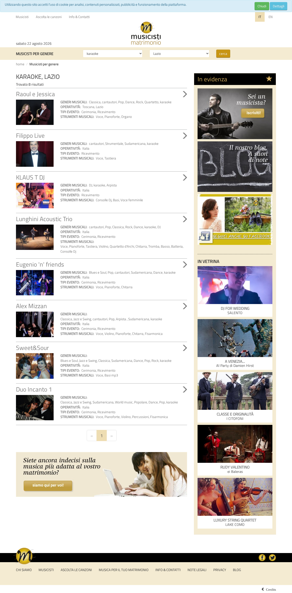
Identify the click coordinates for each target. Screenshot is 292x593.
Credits (271, 589)
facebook (262, 557)
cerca (223, 53)
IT (259, 16)
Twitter (272, 557)
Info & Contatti (79, 16)
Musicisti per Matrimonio (146, 33)
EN (271, 16)
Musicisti (22, 16)
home (20, 64)
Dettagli (278, 6)
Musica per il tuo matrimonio (124, 569)
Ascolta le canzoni (49, 16)
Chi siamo (24, 569)
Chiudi (262, 6)
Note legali (197, 569)
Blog (237, 569)
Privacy (219, 569)
